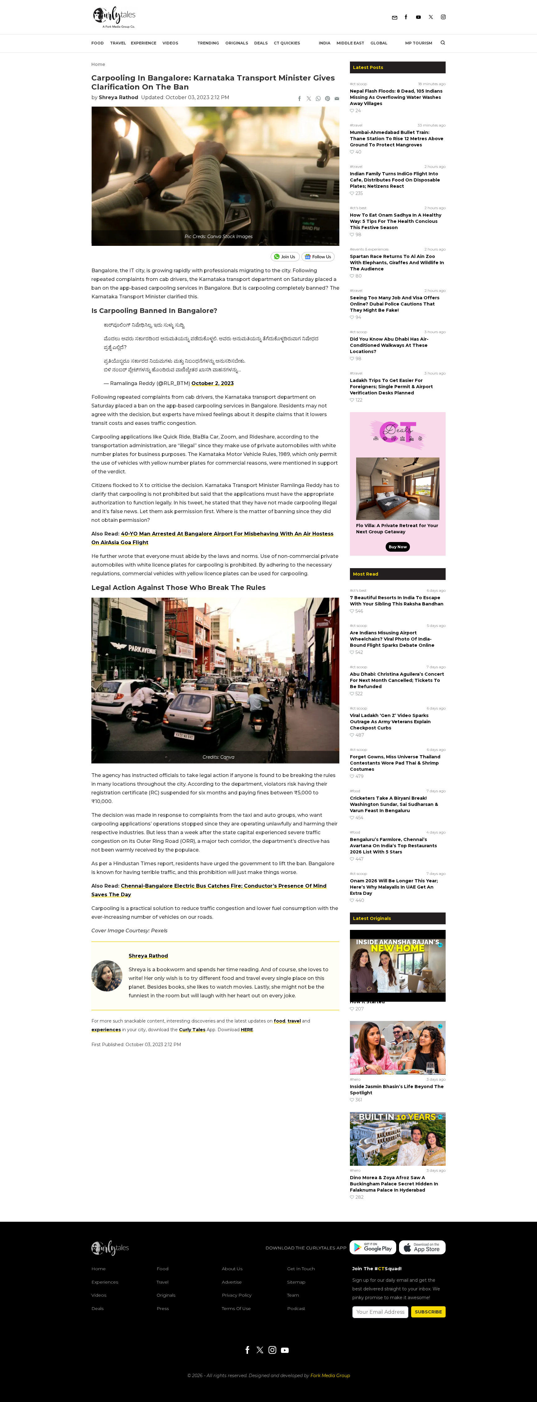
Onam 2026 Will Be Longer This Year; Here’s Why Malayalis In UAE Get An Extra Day (394, 887)
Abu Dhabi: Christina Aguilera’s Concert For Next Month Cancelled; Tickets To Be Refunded (397, 680)
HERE (247, 1029)
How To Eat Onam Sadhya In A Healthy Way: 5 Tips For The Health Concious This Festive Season (395, 221)
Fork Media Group (330, 1375)
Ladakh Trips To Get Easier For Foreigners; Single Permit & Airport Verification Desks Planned (391, 387)
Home (98, 64)
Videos (170, 43)
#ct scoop (358, 83)
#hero (355, 988)
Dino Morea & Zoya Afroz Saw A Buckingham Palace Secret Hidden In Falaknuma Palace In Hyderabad (394, 1184)
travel (294, 1021)
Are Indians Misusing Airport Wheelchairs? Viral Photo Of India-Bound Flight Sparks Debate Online (392, 639)
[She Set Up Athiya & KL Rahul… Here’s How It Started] (398, 956)
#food (355, 790)
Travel (118, 43)
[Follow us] (320, 256)
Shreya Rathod (118, 97)
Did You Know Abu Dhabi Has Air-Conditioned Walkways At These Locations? (389, 345)
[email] (336, 99)
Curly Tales (192, 1029)
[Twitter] (431, 17)
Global (379, 43)
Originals (236, 43)
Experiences (104, 1282)
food (279, 1021)
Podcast (296, 1308)
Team (293, 1295)
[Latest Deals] (398, 450)
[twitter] (308, 99)
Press (163, 1308)
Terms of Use (236, 1308)
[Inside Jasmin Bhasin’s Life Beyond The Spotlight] (398, 1047)
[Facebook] (406, 17)
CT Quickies (287, 43)
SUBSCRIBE (428, 1312)
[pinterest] (327, 99)
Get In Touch (301, 1268)
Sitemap (296, 1282)
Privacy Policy (236, 1295)
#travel (356, 125)
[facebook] (299, 99)
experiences (106, 1029)
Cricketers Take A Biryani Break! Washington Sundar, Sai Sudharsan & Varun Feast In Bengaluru (394, 804)
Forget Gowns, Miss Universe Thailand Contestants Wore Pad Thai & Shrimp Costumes (395, 763)
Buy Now (398, 547)
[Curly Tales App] (373, 1248)
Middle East (350, 43)
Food (97, 43)
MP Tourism (418, 43)
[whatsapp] (318, 99)
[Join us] (286, 256)
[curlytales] (110, 1254)
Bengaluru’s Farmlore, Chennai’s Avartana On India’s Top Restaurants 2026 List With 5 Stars (393, 846)
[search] (440, 43)
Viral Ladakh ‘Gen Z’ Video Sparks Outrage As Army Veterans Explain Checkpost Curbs (390, 722)
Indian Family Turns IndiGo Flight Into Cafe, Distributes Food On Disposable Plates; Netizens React (395, 180)
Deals (261, 43)
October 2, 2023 (212, 383)
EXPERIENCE (143, 43)
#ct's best (358, 207)
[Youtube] (418, 17)
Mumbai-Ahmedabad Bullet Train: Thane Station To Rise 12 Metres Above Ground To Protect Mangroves (396, 139)
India (324, 43)
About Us (232, 1268)
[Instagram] (443, 17)
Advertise (232, 1282)
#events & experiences (369, 249)
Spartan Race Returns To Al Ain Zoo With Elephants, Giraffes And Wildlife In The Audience (397, 263)
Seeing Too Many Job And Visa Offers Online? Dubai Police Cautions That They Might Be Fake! (394, 304)
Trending (208, 43)
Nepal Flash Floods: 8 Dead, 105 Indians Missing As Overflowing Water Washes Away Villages (396, 97)
